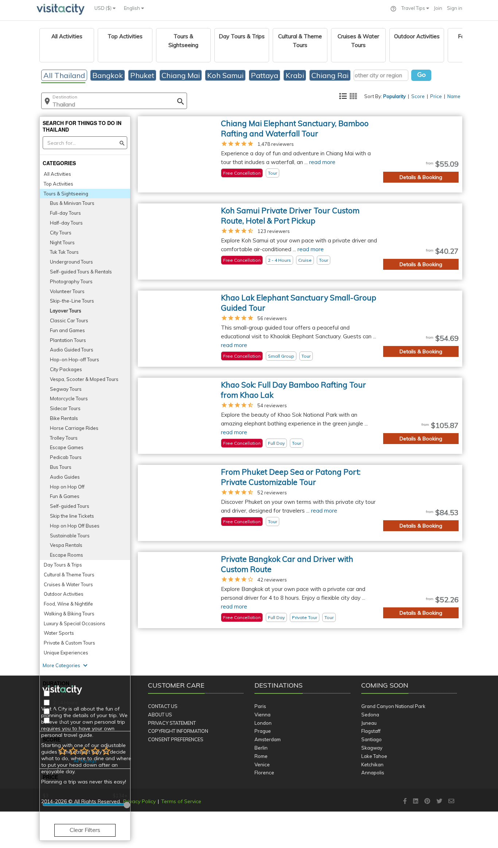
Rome (261, 756)
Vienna (262, 714)
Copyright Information (178, 731)
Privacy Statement (172, 723)
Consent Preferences (175, 739)
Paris (260, 706)
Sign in (454, 8)
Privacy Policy (139, 801)
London (263, 723)
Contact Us (163, 706)
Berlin (261, 748)
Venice (262, 764)
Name (453, 96)
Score (418, 96)
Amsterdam (267, 739)
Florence (264, 772)
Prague (262, 731)
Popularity (394, 96)
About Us (160, 714)
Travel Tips (413, 8)
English (132, 8)
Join (438, 8)
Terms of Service (181, 801)
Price (436, 96)
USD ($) (103, 8)
